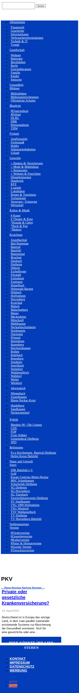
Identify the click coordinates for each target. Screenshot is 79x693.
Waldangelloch (20, 372)
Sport (13, 465)
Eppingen (17, 282)
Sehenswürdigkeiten (23, 149)
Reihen (15, 351)
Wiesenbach (18, 393)
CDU (14, 428)
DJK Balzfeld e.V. (22, 470)
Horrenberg (18, 299)
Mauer (15, 313)
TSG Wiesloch (20, 508)
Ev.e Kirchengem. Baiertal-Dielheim (33, 452)
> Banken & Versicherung (27, 163)
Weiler (15, 379)
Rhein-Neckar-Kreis (23, 400)
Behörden (17, 58)
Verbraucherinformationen (27, 37)
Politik (14, 419)
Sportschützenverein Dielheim (29, 498)
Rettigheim (17, 341)
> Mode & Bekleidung (25, 166)
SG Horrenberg (20, 491)
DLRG (15, 118)
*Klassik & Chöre (22, 222)
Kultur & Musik (20, 210)
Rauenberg (17, 344)
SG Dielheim (19, 487)
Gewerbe (15, 158)
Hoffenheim (18, 295)
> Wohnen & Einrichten (26, 173)
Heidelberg (17, 405)
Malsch (15, 306)
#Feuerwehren (19, 111)
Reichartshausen (21, 348)
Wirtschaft (17, 205)
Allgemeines (17, 22)
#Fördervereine (20, 533)
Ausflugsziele (19, 139)
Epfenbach (17, 278)
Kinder (15, 76)
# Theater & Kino (22, 219)
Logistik (16, 187)
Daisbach (16, 261)
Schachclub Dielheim (24, 484)
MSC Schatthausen (22, 480)
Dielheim (16, 264)
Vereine (14, 527)
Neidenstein (18, 330)
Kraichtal (16, 302)
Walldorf (16, 376)
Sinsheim (16, 362)
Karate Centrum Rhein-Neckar (29, 477)
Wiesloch (16, 383)
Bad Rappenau (20, 243)
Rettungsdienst (20, 125)
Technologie (18, 198)
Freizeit (14, 133)
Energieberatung (21, 69)
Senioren (16, 79)
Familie (15, 72)
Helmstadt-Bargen (22, 288)
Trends (15, 44)
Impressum (20, 662)
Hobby (15, 146)
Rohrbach (17, 355)
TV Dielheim (19, 515)
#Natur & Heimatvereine (26, 543)
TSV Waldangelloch (23, 512)
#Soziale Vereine (21, 547)
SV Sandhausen (20, 501)
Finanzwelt (17, 27)
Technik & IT (19, 41)
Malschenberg (19, 309)
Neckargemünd (20, 412)
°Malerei (16, 229)
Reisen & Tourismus (23, 194)
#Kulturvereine (20, 540)
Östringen (17, 334)
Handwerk (17, 180)
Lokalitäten (18, 191)
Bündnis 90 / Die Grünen (26, 424)
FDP (13, 431)
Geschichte (17, 30)
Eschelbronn (18, 271)
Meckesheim (18, 316)
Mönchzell (17, 320)
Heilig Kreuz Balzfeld (24, 456)
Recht (14, 65)
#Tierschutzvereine (22, 550)
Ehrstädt (16, 275)
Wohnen (16, 55)
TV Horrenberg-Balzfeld (26, 519)
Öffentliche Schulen (23, 100)
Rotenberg (17, 358)
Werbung (18, 670)
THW (14, 128)
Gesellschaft (17, 50)
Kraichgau (16, 234)
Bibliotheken (19, 93)
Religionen (16, 447)
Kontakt (18, 659)
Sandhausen (18, 409)
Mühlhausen (18, 323)
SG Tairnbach (19, 494)
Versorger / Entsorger (24, 201)
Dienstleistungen (21, 177)
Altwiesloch (18, 388)
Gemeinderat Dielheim (25, 438)
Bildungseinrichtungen (25, 97)
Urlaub (15, 153)
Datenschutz (22, 666)
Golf (13, 473)
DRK (14, 121)
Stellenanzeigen (19, 524)
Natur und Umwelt (21, 461)
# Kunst (15, 215)
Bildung (15, 88)
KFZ (14, 184)
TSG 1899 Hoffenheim (25, 505)
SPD (13, 442)
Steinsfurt (17, 369)
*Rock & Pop (19, 226)
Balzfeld (16, 250)
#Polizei (16, 114)
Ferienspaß (17, 142)
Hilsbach (16, 292)
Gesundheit (16, 85)
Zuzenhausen (19, 397)
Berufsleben (18, 62)
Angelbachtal (19, 240)
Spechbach (17, 365)
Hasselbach (17, 285)
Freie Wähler (19, 435)
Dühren (15, 268)
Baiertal (15, 247)
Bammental (18, 254)
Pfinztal (15, 337)
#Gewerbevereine (21, 536)
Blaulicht (15, 105)
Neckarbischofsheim (23, 327)
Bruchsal (16, 257)
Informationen (20, 34)
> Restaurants (19, 170)
